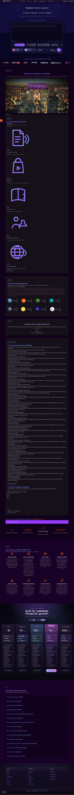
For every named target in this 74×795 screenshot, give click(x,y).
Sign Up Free (11, 521)
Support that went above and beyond (19, 445)
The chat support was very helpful (19, 451)
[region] (37, 503)
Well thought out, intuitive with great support (21, 368)
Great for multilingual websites (18, 412)
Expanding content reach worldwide (19, 395)
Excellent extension (16, 456)
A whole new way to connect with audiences (21, 440)
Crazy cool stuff (15, 401)
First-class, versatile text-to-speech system (21, 362)
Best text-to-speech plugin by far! (19, 356)
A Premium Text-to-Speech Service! (19, 351)
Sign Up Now (22, 670)
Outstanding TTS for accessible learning (20, 406)
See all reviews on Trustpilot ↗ (14, 493)
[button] (37, 96)
